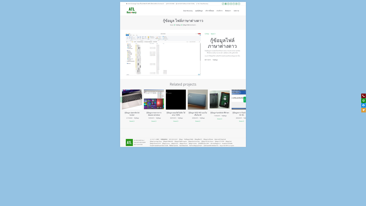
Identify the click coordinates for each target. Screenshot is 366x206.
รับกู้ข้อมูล (178, 25)
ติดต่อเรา (228, 11)
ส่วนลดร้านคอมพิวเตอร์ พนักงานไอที (159, 145)
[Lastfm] (231, 4)
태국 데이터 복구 (173, 139)
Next (212, 34)
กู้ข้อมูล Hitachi (183, 143)
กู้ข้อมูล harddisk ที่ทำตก (219, 112)
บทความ (236, 11)
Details (131, 121)
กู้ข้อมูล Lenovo (166, 143)
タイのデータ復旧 (154, 139)
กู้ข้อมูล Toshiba (193, 143)
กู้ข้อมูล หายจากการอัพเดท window (153, 113)
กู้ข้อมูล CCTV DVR (219, 141)
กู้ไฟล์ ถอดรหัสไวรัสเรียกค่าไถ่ (211, 145)
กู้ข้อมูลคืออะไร (198, 139)
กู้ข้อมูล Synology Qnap (156, 141)
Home (171, 25)
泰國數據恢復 (164, 139)
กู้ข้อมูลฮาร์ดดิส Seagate (181, 141)
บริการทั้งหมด (209, 11)
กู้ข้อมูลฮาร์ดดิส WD (168, 141)
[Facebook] (239, 4)
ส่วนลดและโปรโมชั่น (227, 143)
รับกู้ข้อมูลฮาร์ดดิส (188, 139)
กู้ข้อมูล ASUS (174, 143)
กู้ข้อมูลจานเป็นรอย (208, 139)
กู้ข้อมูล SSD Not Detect (207, 141)
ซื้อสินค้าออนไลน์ (173, 145)
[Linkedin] (228, 4)
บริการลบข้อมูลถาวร (215, 143)
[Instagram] (226, 4)
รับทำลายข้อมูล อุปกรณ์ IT (195, 145)
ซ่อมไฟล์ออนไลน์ (183, 145)
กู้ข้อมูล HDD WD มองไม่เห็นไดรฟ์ (198, 113)
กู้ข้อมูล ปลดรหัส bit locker (132, 113)
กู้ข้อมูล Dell (229, 141)
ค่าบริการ (219, 11)
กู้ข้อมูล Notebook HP (155, 143)
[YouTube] (234, 4)
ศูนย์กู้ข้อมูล (199, 11)
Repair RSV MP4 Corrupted (227, 145)
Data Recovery (188, 11)
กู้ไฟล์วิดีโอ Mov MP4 (203, 143)
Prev (207, 34)
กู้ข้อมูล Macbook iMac (194, 141)
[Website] (223, 4)
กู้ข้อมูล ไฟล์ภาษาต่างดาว (189, 25)
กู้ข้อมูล (181, 139)
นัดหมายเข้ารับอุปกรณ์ (220, 139)
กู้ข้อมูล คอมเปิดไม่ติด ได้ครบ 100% (176, 113)
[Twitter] (236, 4)
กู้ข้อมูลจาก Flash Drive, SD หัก (241, 113)
